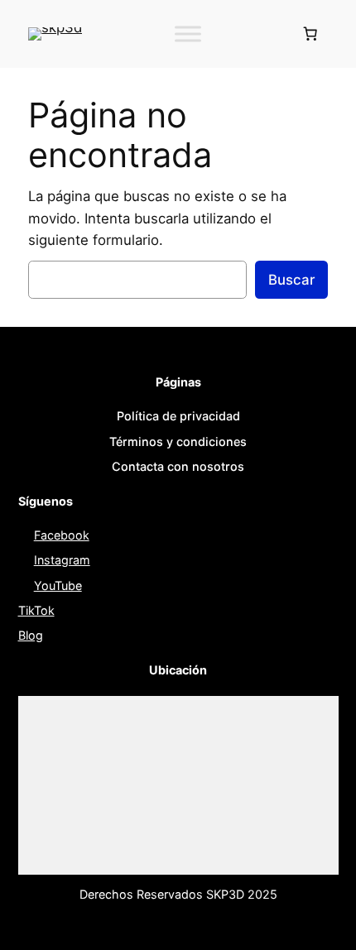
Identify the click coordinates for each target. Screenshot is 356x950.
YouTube (58, 585)
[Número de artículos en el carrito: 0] (310, 34)
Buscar (291, 279)
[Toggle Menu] (188, 33)
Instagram (62, 560)
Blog (30, 635)
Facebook (61, 535)
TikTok (36, 610)
